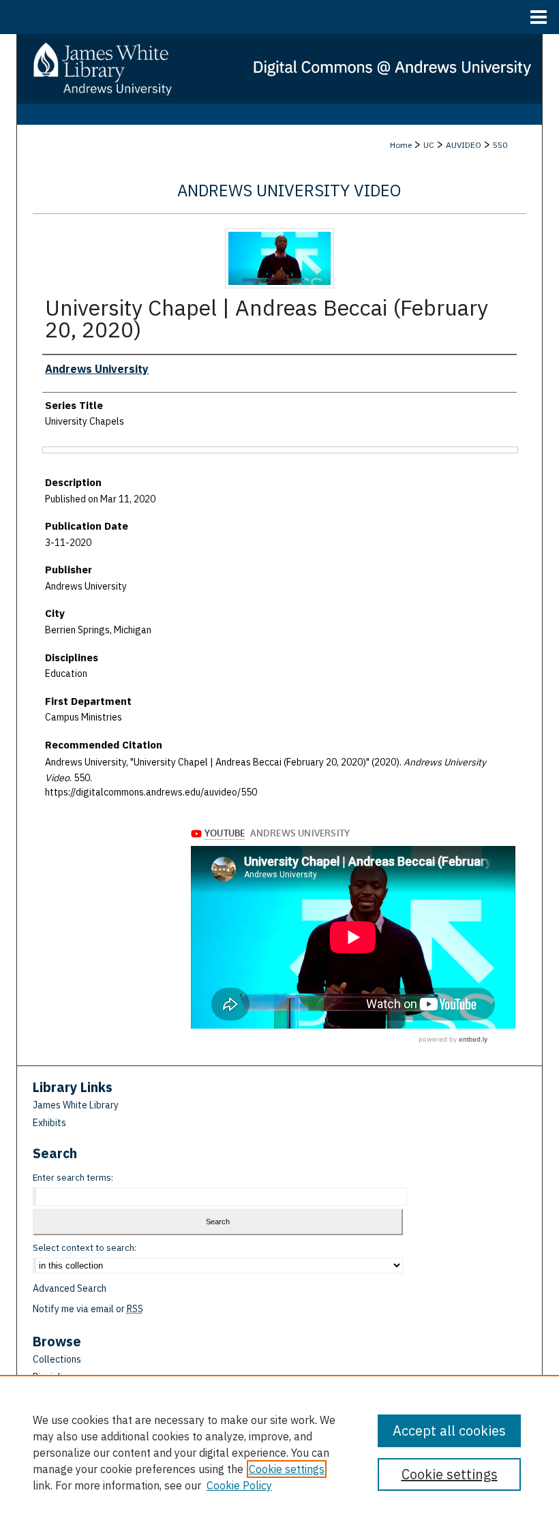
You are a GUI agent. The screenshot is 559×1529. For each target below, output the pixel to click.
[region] (279, 1452)
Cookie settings (286, 1469)
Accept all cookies (449, 1430)
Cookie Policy (239, 1485)
